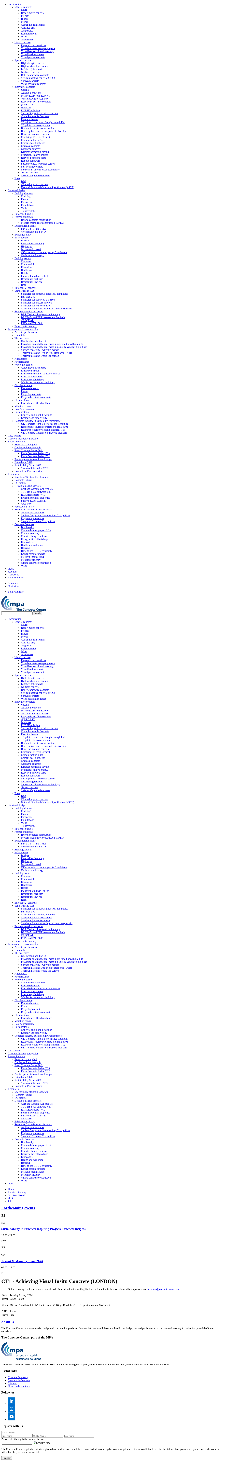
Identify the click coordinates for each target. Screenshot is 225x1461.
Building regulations (25, 225)
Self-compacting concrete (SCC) (38, 78)
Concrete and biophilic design (36, 415)
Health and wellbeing (32, 545)
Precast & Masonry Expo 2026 (22, 1261)
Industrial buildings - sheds (35, 276)
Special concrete (22, 60)
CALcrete (26, 503)
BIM (23, 181)
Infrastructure (21, 237)
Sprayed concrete (30, 80)
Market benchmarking (32, 556)
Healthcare (26, 270)
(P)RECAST (28, 104)
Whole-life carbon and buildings (38, 382)
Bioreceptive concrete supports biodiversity (43, 131)
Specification (14, 4)
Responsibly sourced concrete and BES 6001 (44, 426)
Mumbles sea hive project (34, 154)
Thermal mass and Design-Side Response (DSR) (46, 352)
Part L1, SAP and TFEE (33, 228)
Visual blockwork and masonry (37, 51)
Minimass (26, 107)
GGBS (24, 10)
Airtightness (20, 358)
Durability (19, 335)
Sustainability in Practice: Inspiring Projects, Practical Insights (43, 1229)
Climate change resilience (34, 536)
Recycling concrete (31, 394)
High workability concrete (34, 66)
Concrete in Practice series (28, 471)
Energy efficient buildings (34, 539)
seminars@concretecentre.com (163, 1289)
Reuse (24, 391)
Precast (24, 15)
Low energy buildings (32, 379)
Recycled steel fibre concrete (36, 101)
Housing (25, 548)
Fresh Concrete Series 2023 (35, 453)
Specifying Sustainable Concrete (31, 477)
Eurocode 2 (27, 542)
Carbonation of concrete (33, 367)
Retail (24, 284)
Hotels (24, 273)
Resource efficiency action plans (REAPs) (43, 429)
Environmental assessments (28, 311)
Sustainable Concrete (19, 1380)
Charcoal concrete (30, 146)
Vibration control (23, 406)
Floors (24, 199)
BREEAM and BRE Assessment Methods (43, 317)
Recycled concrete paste (33, 157)
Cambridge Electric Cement (35, 137)
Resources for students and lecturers (33, 509)
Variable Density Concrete (34, 98)
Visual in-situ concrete (32, 54)
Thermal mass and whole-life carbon (40, 355)
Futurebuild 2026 (23, 462)
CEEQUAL (27, 320)
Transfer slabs (28, 211)
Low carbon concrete (32, 376)
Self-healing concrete (32, 166)
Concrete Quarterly (18, 1377)
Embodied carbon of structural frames (40, 373)
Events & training (17, 441)
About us (12, 571)
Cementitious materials (33, 24)
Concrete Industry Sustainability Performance (38, 420)
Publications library (24, 506)
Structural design (16, 190)
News (11, 568)
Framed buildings (23, 216)
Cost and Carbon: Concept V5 (37, 488)
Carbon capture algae (32, 140)
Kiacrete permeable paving (35, 151)
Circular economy (23, 385)
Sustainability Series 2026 (27, 465)
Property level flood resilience (36, 403)
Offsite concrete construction (36, 562)
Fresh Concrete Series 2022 (35, 456)
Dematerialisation (30, 388)
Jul (9, 1201)
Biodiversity (27, 527)
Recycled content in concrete (36, 397)
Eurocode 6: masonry (25, 326)
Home (11, 1189)
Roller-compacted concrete (35, 75)
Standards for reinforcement (35, 305)
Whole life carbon (23, 364)
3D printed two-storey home (35, 125)
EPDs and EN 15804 (32, 323)
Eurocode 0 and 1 (23, 214)
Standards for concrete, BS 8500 (38, 299)
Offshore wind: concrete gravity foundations (44, 252)
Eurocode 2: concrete (25, 287)
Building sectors (22, 258)
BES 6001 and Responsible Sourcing (40, 314)
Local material (21, 412)
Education (26, 267)
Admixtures (27, 39)
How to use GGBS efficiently (36, 551)
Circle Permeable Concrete (35, 116)
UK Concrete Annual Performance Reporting (44, 423)
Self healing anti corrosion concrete (39, 113)
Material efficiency (31, 559)
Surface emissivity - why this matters (40, 349)
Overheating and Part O (33, 231)
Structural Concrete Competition (38, 521)
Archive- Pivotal (16, 1195)
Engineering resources (32, 518)
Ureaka (25, 89)
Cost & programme (24, 409)
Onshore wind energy (32, 255)
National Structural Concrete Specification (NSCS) (47, 187)
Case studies (14, 435)
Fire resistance (21, 361)
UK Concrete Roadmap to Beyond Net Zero (44, 432)
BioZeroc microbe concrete (35, 134)
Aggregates (27, 30)
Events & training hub (25, 444)
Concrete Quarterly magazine (23, 438)
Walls (24, 208)
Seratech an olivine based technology (40, 169)
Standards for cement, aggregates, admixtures (44, 293)
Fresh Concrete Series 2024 (28, 450)
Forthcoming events (18, 1208)
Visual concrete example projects (38, 48)
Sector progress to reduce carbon (38, 163)
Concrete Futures (23, 480)
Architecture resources (32, 512)
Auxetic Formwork (31, 92)
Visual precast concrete (33, 57)
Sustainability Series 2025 (34, 468)
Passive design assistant (33, 500)
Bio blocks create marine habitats (38, 128)
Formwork (26, 202)
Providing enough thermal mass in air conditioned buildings (52, 344)
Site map (12, 1383)
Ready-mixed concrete (32, 12)
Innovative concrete (24, 86)
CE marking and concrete (34, 184)
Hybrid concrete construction (36, 219)
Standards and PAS (24, 290)
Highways (26, 246)
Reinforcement (28, 33)
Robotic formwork (30, 160)
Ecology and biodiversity (34, 417)
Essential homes (29, 119)
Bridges (25, 240)
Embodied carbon (30, 370)
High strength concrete (33, 63)
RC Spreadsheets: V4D (33, 494)
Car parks (26, 261)
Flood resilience (22, 400)
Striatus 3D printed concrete (35, 175)
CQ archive (20, 483)
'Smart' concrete (29, 172)
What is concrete (23, 7)
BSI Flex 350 (28, 296)
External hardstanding (32, 243)
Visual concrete (22, 42)
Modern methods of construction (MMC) (42, 222)
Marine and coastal (31, 249)
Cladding (26, 196)
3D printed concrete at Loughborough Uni (43, 122)
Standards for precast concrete (36, 302)
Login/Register (15, 577)
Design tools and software (28, 485)
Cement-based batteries (33, 143)
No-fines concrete (30, 72)
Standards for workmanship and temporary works (46, 308)
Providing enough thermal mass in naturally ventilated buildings (54, 347)
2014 (10, 1198)
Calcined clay (28, 27)
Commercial (27, 264)
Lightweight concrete (32, 69)
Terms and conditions (19, 1386)
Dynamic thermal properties (35, 497)
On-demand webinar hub (27, 447)
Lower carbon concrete (33, 553)
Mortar (24, 21)
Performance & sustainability (23, 329)
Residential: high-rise (32, 279)
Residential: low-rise (31, 282)
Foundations (27, 205)
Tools (17, 178)
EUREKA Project (30, 110)
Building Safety (22, 234)
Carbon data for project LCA (36, 530)
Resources (13, 474)
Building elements (23, 193)
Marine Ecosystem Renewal (35, 95)
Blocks (24, 18)
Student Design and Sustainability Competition (45, 515)
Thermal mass (21, 338)
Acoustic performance (25, 332)
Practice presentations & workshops (33, 459)
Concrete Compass (24, 524)
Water (24, 36)
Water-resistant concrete (33, 83)
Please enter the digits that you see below (22, 1439)
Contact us (13, 574)
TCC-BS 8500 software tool (36, 491)
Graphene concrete (31, 148)
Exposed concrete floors (33, 45)
